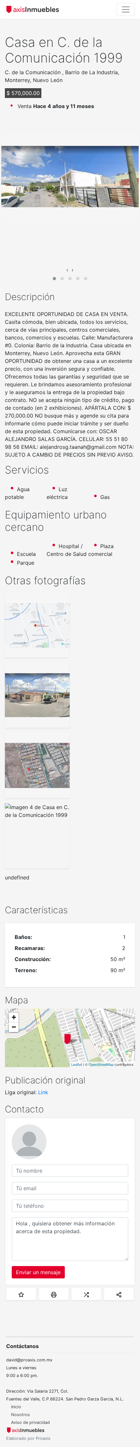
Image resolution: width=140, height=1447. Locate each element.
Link (43, 1092)
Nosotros (20, 1414)
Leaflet (76, 1064)
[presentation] (67, 270)
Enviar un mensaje (38, 1272)
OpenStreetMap (101, 1064)
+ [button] (14, 1017)
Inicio (16, 1406)
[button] (54, 278)
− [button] (14, 1027)
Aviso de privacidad (30, 1422)
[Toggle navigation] (126, 9)
